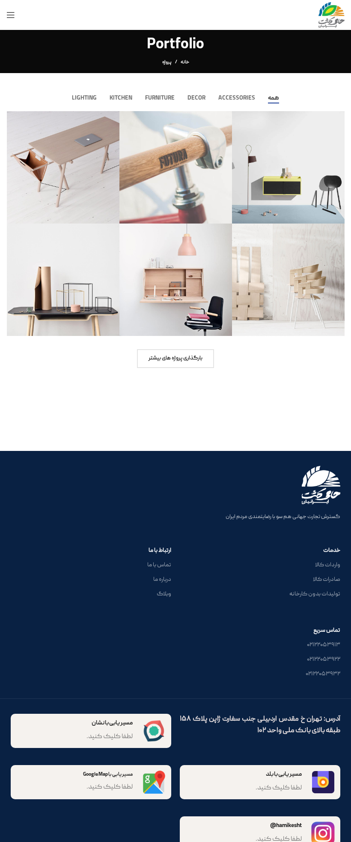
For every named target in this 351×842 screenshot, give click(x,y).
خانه (185, 62)
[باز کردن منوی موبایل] (10, 15)
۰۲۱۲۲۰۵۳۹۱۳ (323, 645)
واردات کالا (327, 565)
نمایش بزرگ (239, 118)
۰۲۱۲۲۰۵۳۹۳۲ (323, 674)
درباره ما (162, 579)
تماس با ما (159, 565)
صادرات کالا (326, 579)
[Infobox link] (91, 731)
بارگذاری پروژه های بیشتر (175, 358)
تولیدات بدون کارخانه (314, 594)
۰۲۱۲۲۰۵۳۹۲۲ (323, 659)
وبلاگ (164, 594)
